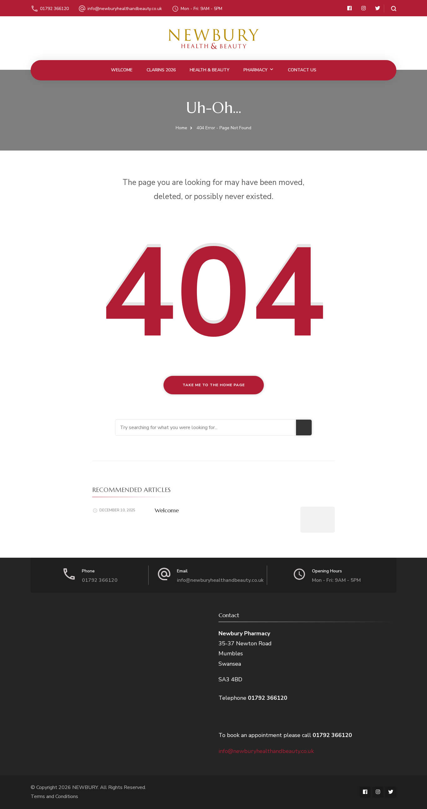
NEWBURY (85, 787)
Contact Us (302, 70)
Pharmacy (256, 70)
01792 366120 (54, 9)
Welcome (122, 70)
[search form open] (390, 9)
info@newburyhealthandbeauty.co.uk (125, 9)
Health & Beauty (209, 70)
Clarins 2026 (161, 70)
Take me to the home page (214, 384)
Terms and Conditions (54, 796)
